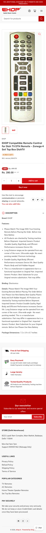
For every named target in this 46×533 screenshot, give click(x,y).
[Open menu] (41, 11)
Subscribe (38, 417)
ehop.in (18, 530)
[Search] (41, 18)
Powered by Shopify (29, 530)
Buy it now (23, 187)
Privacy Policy (7, 461)
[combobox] (23, 18)
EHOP (4, 139)
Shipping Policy (8, 468)
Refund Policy (7, 465)
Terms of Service (9, 471)
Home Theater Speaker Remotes (15, 490)
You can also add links (11, 204)
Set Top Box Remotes (11, 493)
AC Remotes (7, 487)
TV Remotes (7, 484)
